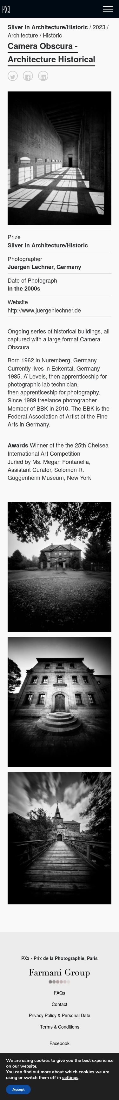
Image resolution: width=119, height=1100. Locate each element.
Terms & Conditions (59, 1026)
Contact (59, 1004)
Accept (18, 1089)
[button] (13, 76)
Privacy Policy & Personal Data (59, 1015)
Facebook (59, 1043)
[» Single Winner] (44, 9)
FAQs (59, 992)
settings (70, 1078)
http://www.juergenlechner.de (44, 310)
